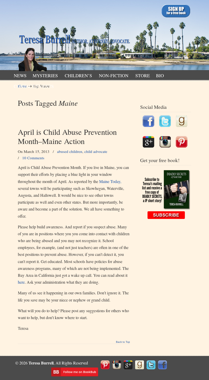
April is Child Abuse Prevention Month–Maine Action (67, 136)
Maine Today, (110, 181)
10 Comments (33, 157)
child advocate (95, 151)
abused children (69, 151)
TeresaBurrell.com (74, 37)
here (21, 282)
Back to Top (123, 342)
